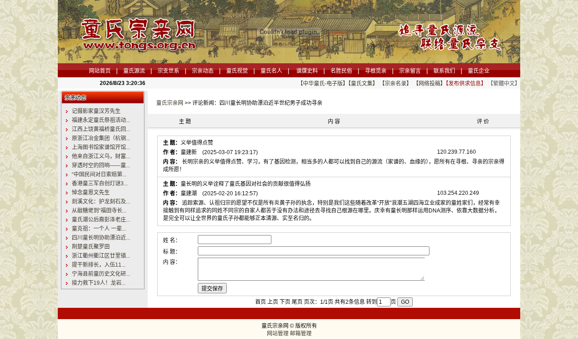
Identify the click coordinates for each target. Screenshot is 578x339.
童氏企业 (478, 71)
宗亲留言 (410, 71)
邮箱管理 (301, 333)
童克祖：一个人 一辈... (99, 229)
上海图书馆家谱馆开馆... (101, 147)
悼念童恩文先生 (91, 192)
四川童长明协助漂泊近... (101, 238)
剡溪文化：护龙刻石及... (101, 201)
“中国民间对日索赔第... (99, 174)
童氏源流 (134, 71)
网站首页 (100, 71)
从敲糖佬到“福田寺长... (99, 210)
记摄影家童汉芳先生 (96, 111)
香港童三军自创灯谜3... (100, 183)
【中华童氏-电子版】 (323, 83)
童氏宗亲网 (169, 103)
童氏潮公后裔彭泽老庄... (101, 220)
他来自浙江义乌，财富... (101, 156)
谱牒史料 (307, 71)
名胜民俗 (341, 71)
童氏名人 (271, 71)
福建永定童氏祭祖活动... (101, 120)
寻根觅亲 (376, 71)
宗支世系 (168, 71)
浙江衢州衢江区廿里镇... (101, 256)
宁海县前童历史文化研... (101, 274)
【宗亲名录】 (395, 83)
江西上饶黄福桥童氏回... (101, 129)
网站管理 (278, 333)
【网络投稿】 (429, 83)
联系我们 (444, 71)
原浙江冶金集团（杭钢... (101, 138)
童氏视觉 (237, 71)
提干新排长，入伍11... (99, 265)
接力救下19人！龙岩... (99, 283)
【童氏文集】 (363, 83)
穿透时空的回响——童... (101, 165)
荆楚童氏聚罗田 (91, 247)
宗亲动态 (203, 71)
